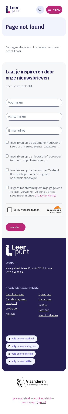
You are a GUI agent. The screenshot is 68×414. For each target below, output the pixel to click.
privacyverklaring (45, 195)
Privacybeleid (21, 398)
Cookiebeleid (42, 398)
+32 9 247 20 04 (14, 272)
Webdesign (34, 402)
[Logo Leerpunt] (13, 9)
